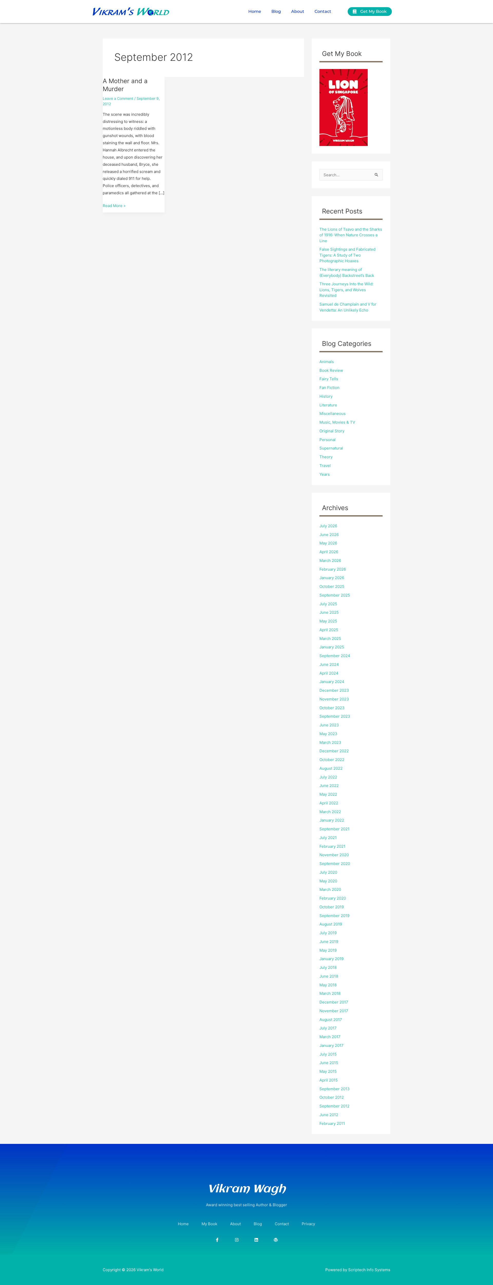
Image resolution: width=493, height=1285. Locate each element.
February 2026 (332, 569)
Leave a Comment (118, 98)
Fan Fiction (329, 387)
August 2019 (330, 924)
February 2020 (332, 898)
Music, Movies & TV (337, 422)
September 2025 (334, 595)
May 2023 (328, 733)
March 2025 (330, 638)
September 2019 (334, 915)
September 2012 (334, 1106)
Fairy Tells (328, 378)
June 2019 (328, 941)
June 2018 (328, 976)
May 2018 (328, 984)
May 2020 (328, 881)
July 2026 (328, 525)
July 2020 (328, 872)
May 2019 (328, 950)
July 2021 (328, 837)
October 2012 (331, 1097)
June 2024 (329, 664)
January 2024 (331, 681)
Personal (327, 439)
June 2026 (329, 534)
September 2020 (334, 863)
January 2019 (331, 958)
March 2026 (330, 560)
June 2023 (329, 725)
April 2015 (328, 1080)
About (297, 11)
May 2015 (328, 1071)
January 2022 (331, 820)
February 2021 (332, 846)
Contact (323, 11)
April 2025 (328, 629)
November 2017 (333, 1010)
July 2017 (328, 1028)
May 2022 (328, 794)
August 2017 (330, 1019)
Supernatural (331, 448)
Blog (276, 11)
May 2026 (328, 543)
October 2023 (332, 707)
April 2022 (328, 803)
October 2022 (331, 759)
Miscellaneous (332, 413)
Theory (326, 456)
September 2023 (334, 716)
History (326, 396)
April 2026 (328, 551)
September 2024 (334, 655)
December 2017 (333, 1002)
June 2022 (329, 785)
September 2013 (334, 1088)
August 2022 (331, 768)
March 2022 (330, 811)
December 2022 (334, 750)
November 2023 (334, 699)
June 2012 (328, 1114)
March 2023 (330, 742)
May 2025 (328, 621)
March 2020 (330, 889)
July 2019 (328, 932)
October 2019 (331, 906)
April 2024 (328, 673)
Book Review (331, 370)
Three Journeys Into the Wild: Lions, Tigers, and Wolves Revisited (346, 289)
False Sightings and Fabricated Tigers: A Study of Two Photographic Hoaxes (347, 255)
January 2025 (331, 647)
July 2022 (328, 777)
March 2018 (329, 993)
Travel (325, 465)
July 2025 (328, 603)
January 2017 (331, 1045)
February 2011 (332, 1123)
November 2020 (334, 854)
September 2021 (334, 828)
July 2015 (328, 1054)
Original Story (331, 431)
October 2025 (331, 586)
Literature (328, 405)
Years (324, 474)
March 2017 (329, 1036)
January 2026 (331, 577)
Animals (326, 361)
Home (254, 11)
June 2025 (329, 612)
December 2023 (334, 690)
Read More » (114, 205)
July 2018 (328, 967)
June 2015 (328, 1062)
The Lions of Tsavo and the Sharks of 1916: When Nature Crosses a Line (350, 235)
